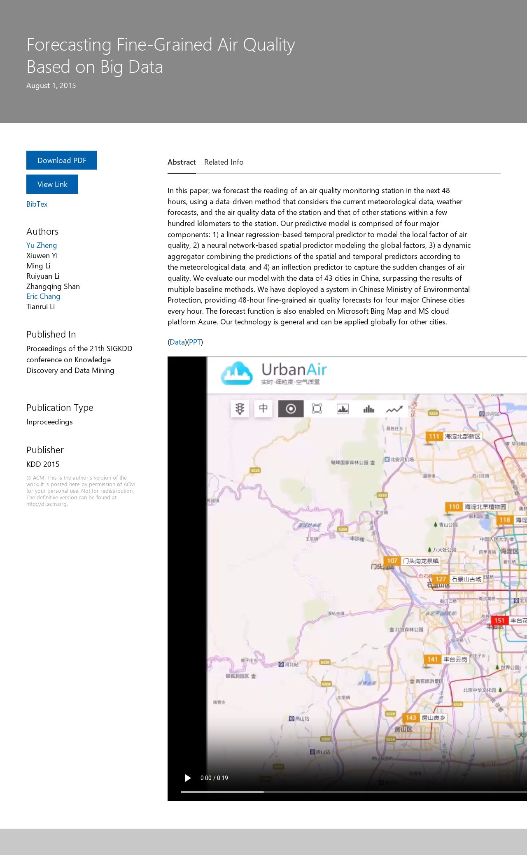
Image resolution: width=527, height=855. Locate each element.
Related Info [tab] (224, 161)
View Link (52, 184)
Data (177, 341)
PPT (195, 341)
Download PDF (61, 160)
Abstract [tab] (182, 161)
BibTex (36, 203)
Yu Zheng (41, 244)
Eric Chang (43, 296)
